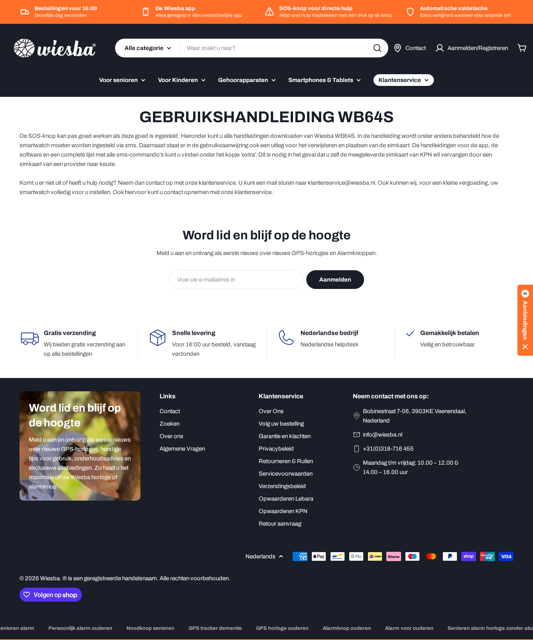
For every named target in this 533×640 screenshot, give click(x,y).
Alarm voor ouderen (409, 628)
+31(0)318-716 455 (388, 449)
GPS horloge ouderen (282, 628)
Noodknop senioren (150, 628)
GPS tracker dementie (215, 628)
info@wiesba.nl (382, 434)
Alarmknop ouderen (347, 628)
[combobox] (251, 48)
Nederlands (260, 556)
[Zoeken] (377, 48)
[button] (525, 320)
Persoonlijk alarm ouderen (80, 628)
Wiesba (50, 578)
